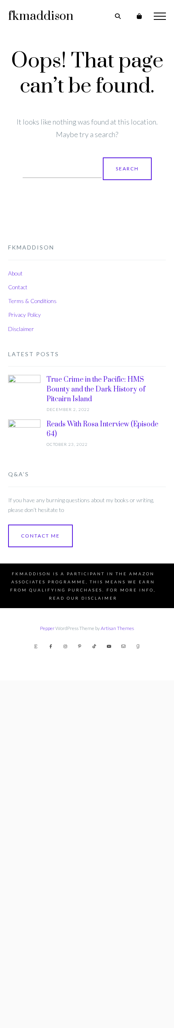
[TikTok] (94, 646)
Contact (18, 287)
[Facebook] (50, 646)
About (15, 273)
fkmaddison (40, 16)
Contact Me (40, 536)
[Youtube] (109, 646)
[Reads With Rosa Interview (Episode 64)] (24, 723)
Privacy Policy (24, 314)
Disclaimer (21, 328)
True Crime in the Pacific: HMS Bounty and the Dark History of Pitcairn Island (96, 389)
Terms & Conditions (32, 300)
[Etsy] (36, 646)
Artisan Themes (117, 628)
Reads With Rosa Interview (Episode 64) (102, 429)
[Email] (123, 646)
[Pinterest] (79, 646)
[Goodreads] (138, 646)
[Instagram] (65, 646)
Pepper (47, 628)
